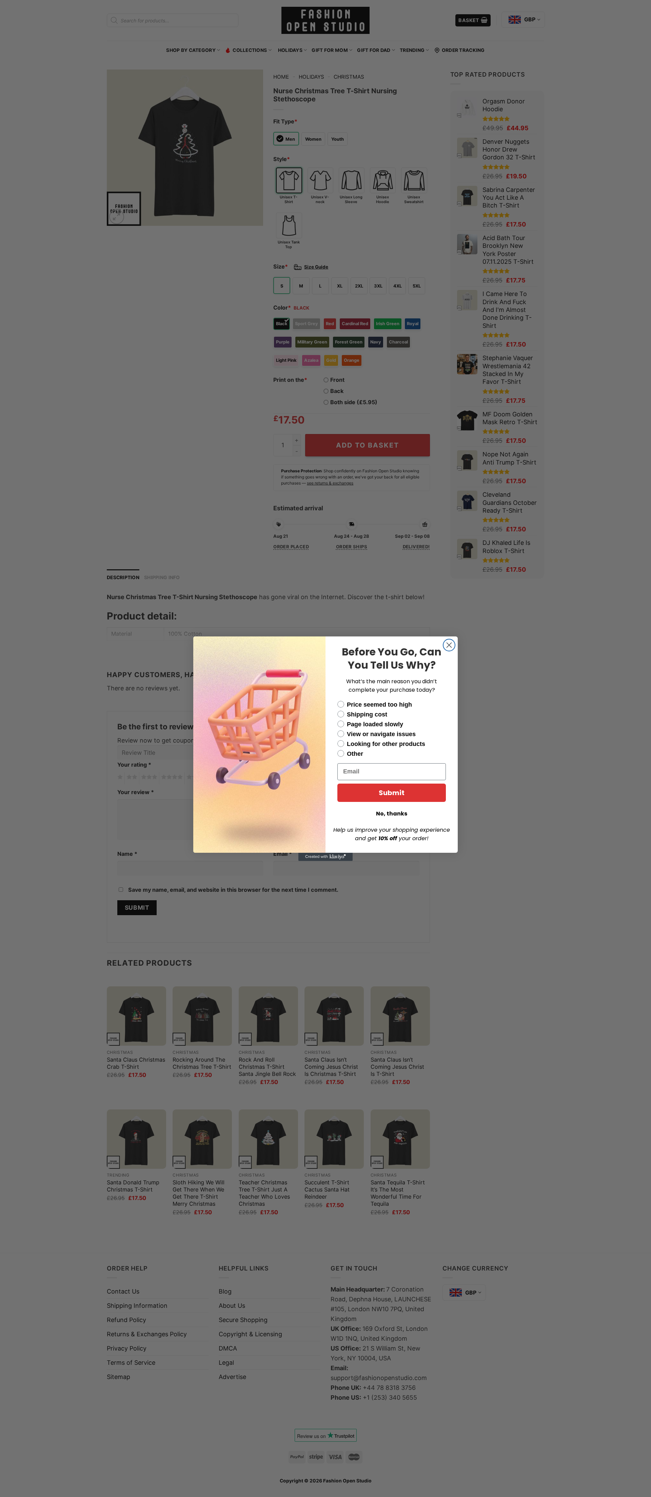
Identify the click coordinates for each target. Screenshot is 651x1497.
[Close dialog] (449, 645)
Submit (392, 792)
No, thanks (391, 814)
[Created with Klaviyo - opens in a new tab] (325, 857)
